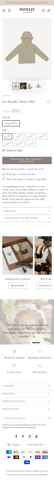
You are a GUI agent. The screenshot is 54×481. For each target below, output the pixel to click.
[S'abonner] (50, 418)
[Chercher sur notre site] (9, 10)
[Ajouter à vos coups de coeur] (48, 101)
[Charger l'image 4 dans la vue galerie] (38, 86)
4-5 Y (42, 136)
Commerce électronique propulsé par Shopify (27, 474)
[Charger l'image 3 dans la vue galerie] (30, 86)
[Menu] (4, 10)
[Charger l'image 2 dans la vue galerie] (23, 86)
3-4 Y (30, 136)
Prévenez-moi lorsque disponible (27, 160)
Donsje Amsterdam (21, 471)
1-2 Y (7, 136)
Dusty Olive (11, 123)
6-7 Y (19, 143)
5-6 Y (7, 143)
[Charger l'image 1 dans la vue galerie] (15, 86)
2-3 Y (18, 136)
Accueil (6, 96)
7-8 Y (31, 143)
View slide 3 (36, 341)
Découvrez (17, 286)
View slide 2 (27, 341)
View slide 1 (18, 341)
